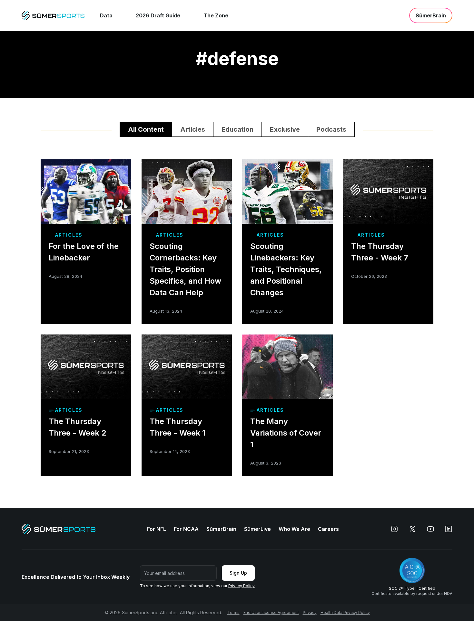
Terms (233, 612)
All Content (146, 129)
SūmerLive (257, 529)
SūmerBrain (221, 529)
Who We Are (294, 529)
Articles (192, 129)
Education (237, 129)
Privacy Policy (241, 585)
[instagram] (394, 529)
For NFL (156, 529)
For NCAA (186, 529)
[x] (412, 529)
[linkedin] (448, 529)
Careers (328, 529)
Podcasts (331, 129)
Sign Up (238, 573)
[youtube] (430, 529)
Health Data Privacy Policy (345, 612)
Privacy (310, 612)
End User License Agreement (271, 612)
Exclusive (285, 129)
